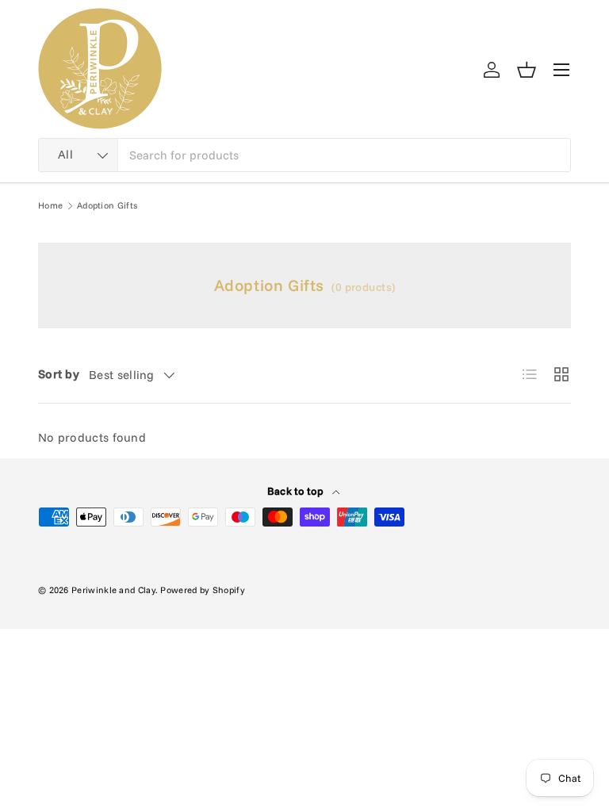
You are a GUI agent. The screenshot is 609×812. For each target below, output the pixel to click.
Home (50, 205)
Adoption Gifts (107, 205)
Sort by (58, 373)
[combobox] (304, 155)
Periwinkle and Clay (113, 590)
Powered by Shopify (202, 590)
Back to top (297, 491)
